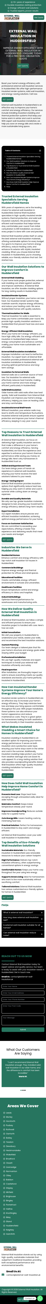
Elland (9, 1221)
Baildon (9, 1179)
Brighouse (11, 1196)
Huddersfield (12, 1225)
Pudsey (9, 1125)
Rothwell (10, 1129)
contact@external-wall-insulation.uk (23, 1275)
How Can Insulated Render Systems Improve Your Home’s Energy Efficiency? (22, 178)
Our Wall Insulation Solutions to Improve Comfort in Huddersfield (21, 162)
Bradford (10, 1158)
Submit (23, 1029)
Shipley (9, 1188)
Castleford (11, 1183)
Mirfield (9, 1192)
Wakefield (11, 1154)
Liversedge (11, 1167)
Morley (9, 1117)
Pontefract (11, 1204)
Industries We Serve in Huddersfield (19, 170)
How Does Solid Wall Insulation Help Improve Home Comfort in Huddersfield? (22, 183)
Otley (8, 1175)
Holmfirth (10, 1234)
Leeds (9, 1112)
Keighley (10, 1229)
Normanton (11, 1171)
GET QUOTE (23, 66)
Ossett (9, 1163)
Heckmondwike (13, 1150)
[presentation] (22, 1088)
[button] (21, 1090)
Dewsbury (11, 1146)
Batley (9, 1137)
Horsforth (10, 1121)
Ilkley (8, 1217)
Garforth (10, 1133)
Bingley (9, 1200)
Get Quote (38, 17)
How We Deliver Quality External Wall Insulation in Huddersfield (19, 174)
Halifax (9, 1209)
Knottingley (11, 1213)
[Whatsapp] (40, 1298)
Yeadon (9, 1142)
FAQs (8, 187)
